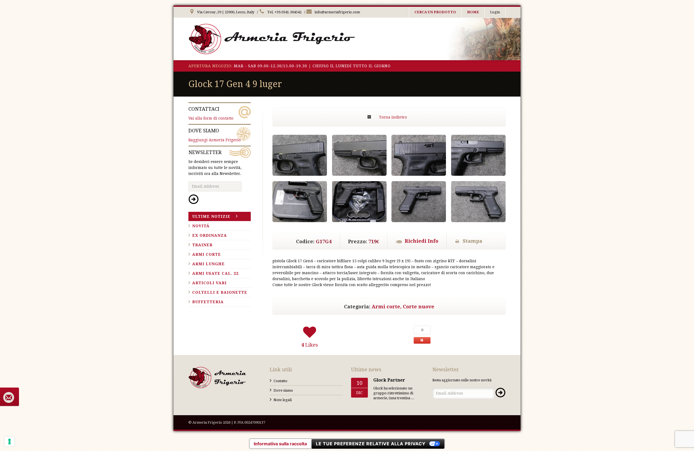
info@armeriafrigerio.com (337, 12)
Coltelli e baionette (219, 292)
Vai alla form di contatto (210, 113)
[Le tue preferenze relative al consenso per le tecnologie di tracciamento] (9, 441)
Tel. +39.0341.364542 (283, 12)
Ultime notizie (211, 216)
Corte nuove (418, 306)
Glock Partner (389, 380)
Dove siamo (283, 390)
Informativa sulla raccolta (280, 443)
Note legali (283, 400)
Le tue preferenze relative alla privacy (371, 443)
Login (495, 12)
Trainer (202, 245)
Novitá (201, 226)
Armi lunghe (208, 264)
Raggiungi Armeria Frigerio (214, 135)
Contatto (280, 381)
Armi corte (386, 306)
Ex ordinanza (209, 235)
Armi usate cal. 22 (215, 273)
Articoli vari (209, 283)
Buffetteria (208, 302)
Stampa (472, 241)
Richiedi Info (421, 241)
